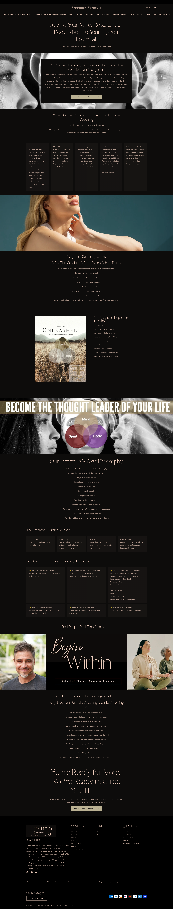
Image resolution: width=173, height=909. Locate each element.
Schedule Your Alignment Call (86, 96)
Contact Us (75, 840)
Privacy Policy (128, 837)
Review (73, 837)
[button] (4, 8)
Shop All (74, 834)
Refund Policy (76, 843)
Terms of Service (77, 849)
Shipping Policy (128, 840)
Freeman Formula (40, 905)
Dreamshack (67, 905)
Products (100, 834)
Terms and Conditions (131, 843)
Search (73, 846)
